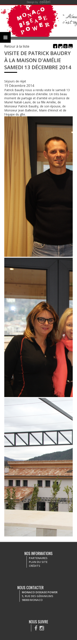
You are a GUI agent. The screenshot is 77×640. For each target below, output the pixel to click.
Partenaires (38, 558)
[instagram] (42, 627)
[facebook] (35, 627)
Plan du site (38, 562)
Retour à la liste (16, 46)
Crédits (34, 566)
